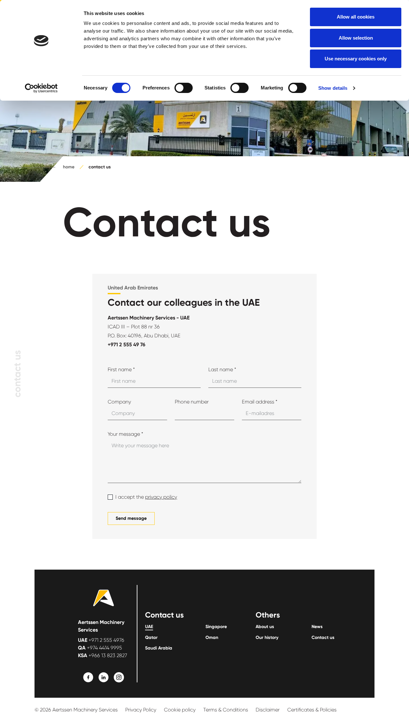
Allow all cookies (355, 16)
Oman (211, 637)
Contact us (323, 637)
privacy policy (161, 497)
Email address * (259, 402)
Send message (131, 518)
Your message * (125, 434)
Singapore (216, 627)
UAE (149, 627)
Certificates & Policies (311, 710)
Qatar (151, 637)
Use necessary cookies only (356, 58)
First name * (121, 369)
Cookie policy (180, 710)
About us (265, 627)
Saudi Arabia (158, 648)
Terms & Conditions (225, 710)
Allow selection (356, 38)
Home (68, 167)
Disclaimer (268, 710)
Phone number (192, 402)
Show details (332, 88)
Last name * (222, 369)
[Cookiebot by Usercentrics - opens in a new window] (41, 88)
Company (119, 402)
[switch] (183, 88)
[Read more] (88, 677)
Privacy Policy (140, 710)
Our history (267, 637)
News (317, 627)
